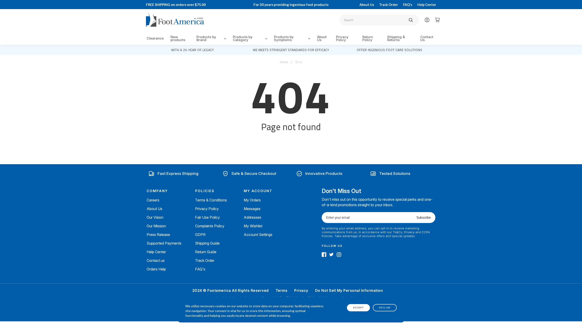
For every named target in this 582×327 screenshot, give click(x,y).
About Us (366, 5)
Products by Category (243, 38)
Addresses (252, 217)
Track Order (388, 5)
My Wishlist (253, 226)
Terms (282, 290)
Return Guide (205, 252)
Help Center (426, 5)
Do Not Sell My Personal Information (349, 290)
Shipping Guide (207, 243)
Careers (153, 200)
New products (178, 38)
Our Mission (156, 226)
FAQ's (407, 5)
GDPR (200, 234)
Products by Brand (206, 38)
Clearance (155, 38)
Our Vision (155, 217)
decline (385, 307)
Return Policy (367, 38)
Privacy (301, 290)
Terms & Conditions (211, 200)
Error (299, 61)
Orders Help (156, 269)
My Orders (252, 200)
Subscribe (423, 217)
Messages (252, 208)
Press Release (158, 234)
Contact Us (426, 38)
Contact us (156, 260)
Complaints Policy (209, 226)
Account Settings (258, 234)
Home (284, 61)
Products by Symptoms (284, 38)
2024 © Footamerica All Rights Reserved (230, 290)
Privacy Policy (342, 38)
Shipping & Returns (396, 38)
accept (358, 307)
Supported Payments (164, 243)
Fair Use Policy (207, 217)
